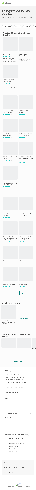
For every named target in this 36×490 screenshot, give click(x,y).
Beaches (27, 27)
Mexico (7, 398)
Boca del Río (7, 81)
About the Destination (12, 392)
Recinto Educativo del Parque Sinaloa (10, 183)
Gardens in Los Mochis (12, 374)
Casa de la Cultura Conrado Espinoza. (24, 239)
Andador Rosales (24, 263)
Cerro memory (7, 112)
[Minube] (6, 3)
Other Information (11, 413)
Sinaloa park (7, 135)
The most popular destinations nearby (15, 335)
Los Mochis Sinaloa (24, 135)
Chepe (5, 158)
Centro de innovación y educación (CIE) (26, 214)
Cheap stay (8, 417)
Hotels (29, 21)
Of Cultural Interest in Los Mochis (15, 379)
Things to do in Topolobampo (14, 438)
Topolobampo (7, 349)
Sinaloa (7, 396)
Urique (19, 349)
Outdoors (7, 27)
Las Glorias (6, 54)
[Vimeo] (20, 479)
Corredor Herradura (9, 284)
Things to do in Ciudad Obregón (15, 443)
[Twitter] (17, 479)
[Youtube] (22, 479)
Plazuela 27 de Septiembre (7, 214)
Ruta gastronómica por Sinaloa (26, 159)
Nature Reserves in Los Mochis (14, 377)
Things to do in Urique (12, 441)
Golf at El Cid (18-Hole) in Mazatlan (8, 323)
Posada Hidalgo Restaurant (23, 55)
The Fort (21, 112)
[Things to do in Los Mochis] (23, 293)
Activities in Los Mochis (12, 303)
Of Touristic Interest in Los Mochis (15, 382)
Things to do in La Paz (11, 446)
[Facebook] (15, 479)
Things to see (17, 21)
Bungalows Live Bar (9, 263)
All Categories (9, 371)
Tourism (6, 21)
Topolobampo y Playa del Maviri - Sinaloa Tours (10, 239)
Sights (17, 27)
